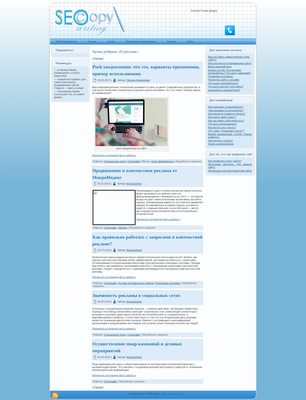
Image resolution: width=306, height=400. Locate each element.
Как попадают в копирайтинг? (225, 107)
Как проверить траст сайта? (224, 161)
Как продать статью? (220, 140)
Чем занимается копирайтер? (226, 110)
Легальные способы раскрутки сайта (230, 170)
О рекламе (133, 161)
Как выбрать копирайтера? (224, 90)
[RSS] (55, 395)
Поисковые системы (167, 283)
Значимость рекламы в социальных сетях (136, 295)
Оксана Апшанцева (138, 80)
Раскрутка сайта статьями (223, 79)
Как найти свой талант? (222, 117)
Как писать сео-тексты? (222, 127)
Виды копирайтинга (219, 66)
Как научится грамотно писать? (226, 113)
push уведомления (162, 161)
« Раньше (97, 58)
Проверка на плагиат (220, 76)
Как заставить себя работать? (226, 120)
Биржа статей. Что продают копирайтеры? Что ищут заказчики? (229, 72)
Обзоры (122, 227)
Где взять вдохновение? (222, 124)
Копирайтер (134, 183)
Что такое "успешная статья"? (226, 130)
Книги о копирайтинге (221, 144)
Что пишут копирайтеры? (223, 83)
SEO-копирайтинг (173, 393)
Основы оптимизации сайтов (136, 283)
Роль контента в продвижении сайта (229, 63)
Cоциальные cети (115, 161)
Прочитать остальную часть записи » (114, 155)
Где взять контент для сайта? (225, 86)
